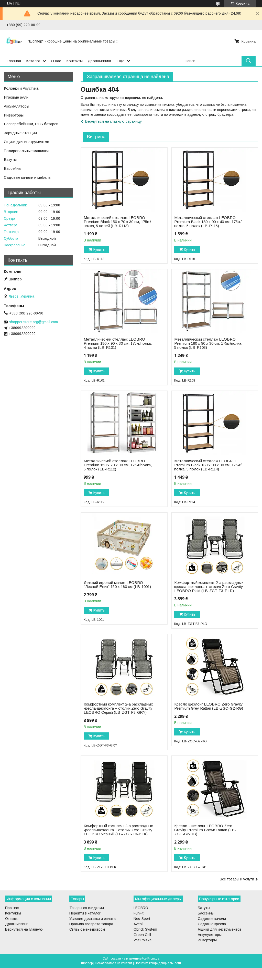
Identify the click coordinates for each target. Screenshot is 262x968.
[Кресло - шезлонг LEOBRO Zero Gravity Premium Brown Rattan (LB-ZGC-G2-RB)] (215, 788)
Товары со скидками (86, 908)
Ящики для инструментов (26, 142)
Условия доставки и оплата (92, 919)
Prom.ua (153, 958)
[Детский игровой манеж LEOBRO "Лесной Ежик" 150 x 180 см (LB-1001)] (124, 545)
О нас (56, 61)
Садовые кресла (212, 924)
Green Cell (142, 935)
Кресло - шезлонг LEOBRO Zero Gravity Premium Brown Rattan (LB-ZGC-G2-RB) (205, 830)
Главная (13, 61)
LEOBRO (141, 908)
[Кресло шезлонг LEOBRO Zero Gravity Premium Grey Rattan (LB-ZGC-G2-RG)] (215, 666)
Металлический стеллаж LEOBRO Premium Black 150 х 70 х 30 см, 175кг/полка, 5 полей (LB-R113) (117, 222)
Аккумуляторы (16, 106)
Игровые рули (16, 97)
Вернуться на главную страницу (113, 121)
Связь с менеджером (87, 929)
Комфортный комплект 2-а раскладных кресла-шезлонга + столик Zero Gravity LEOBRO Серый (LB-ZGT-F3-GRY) (118, 708)
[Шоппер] (14, 41)
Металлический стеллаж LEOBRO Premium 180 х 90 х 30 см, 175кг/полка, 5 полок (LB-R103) (208, 343)
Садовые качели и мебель (27, 177)
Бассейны (12, 168)
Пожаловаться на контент (113, 963)
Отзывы (11, 919)
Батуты (10, 159)
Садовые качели (212, 919)
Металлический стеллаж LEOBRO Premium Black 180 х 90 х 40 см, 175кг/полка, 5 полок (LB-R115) (208, 222)
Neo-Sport (142, 919)
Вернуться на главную (24, 929)
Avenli (138, 924)
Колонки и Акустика (21, 88)
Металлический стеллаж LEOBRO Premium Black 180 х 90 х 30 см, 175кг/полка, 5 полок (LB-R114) (208, 465)
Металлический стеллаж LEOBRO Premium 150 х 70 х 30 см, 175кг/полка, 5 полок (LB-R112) (118, 465)
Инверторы (14, 115)
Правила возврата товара (91, 924)
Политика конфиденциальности (158, 963)
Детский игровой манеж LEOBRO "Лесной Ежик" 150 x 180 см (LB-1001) (117, 585)
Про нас (12, 908)
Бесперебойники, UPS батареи (31, 124)
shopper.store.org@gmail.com (33, 322)
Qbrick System (145, 929)
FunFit (139, 913)
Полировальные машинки (26, 151)
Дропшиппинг (99, 61)
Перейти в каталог (85, 913)
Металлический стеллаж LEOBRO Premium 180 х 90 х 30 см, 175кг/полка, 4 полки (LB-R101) (118, 343)
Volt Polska (142, 940)
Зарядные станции (20, 133)
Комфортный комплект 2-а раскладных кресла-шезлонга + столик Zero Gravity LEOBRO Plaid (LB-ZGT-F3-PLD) (209, 587)
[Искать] (249, 61)
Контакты (74, 61)
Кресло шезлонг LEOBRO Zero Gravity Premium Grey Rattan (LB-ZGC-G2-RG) (208, 706)
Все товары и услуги (237, 879)
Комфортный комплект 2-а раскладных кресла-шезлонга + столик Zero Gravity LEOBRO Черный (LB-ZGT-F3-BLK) (118, 830)
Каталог (33, 61)
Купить (99, 249)
